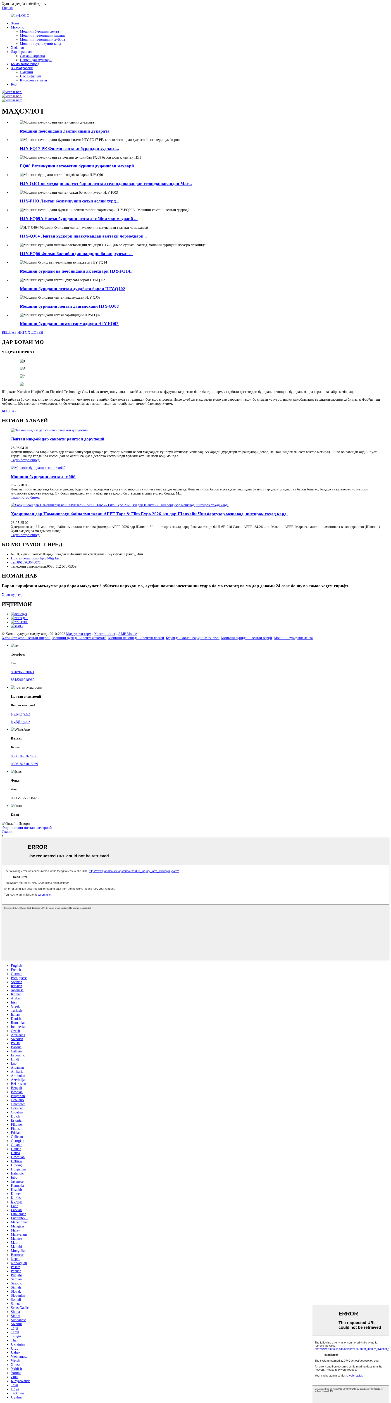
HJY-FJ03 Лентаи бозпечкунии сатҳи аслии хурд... (69, 201)
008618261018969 (24, 764)
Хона (15, 23)
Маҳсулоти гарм (78, 634)
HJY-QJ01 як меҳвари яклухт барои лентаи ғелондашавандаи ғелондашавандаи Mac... (106, 183)
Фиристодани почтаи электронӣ (27, 828)
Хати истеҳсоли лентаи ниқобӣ (26, 638)
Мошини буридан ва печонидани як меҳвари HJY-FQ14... (77, 271)
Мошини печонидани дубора (42, 39)
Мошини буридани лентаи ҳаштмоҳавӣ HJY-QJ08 (69, 306)
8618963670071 (22, 672)
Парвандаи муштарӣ (36, 60)
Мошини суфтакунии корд (40, 43)
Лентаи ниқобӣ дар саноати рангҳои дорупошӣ (57, 439)
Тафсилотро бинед (25, 460)
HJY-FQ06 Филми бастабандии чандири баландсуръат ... (76, 253)
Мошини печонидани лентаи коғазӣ (136, 638)
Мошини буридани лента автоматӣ (79, 638)
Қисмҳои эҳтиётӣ (33, 80)
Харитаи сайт (104, 634)
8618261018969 (22, 680)
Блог (14, 84)
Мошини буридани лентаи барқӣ (246, 638)
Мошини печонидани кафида (42, 35)
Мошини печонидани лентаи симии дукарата (65, 131)
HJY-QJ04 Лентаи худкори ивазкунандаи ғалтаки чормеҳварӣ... (83, 236)
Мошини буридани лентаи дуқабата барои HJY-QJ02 (72, 288)
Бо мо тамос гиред (25, 64)
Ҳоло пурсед (11, 595)
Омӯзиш (26, 72)
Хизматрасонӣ (22, 68)
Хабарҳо (17, 48)
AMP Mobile (127, 634)
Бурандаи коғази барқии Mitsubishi (192, 638)
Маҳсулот (18, 27)
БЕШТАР (9, 411)
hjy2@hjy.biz (20, 714)
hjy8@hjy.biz (20, 722)
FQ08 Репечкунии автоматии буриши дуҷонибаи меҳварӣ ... (79, 166)
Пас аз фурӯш (30, 76)
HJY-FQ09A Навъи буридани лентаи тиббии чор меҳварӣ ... (79, 218)
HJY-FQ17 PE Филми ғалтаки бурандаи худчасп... (69, 148)
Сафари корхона (32, 56)
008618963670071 (24, 756)
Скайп (7, 832)
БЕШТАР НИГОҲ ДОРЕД (22, 332)
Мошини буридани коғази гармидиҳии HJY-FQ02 (69, 323)
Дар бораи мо (21, 52)
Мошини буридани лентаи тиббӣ (43, 476)
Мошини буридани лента (39, 31)
